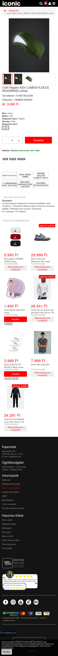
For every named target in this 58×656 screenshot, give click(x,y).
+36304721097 (15, 469)
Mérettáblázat (8, 500)
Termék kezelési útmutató (13, 508)
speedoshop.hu (9, 620)
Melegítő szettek (9, 524)
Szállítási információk (11, 484)
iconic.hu (43, 617)
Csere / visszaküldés (11, 488)
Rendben (7, 652)
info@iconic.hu (14, 456)
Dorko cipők (7, 520)
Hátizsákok (6, 528)
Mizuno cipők (7, 536)
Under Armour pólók (10, 540)
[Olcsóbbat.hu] (8, 633)
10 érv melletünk (9, 504)
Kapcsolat (6, 479)
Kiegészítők (14, 10)
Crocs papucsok (9, 544)
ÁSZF (4, 496)
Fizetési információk (10, 492)
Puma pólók (7, 548)
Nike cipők (6, 532)
